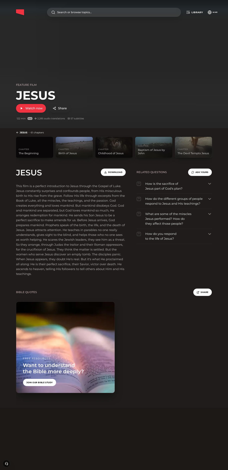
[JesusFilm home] (20, 12)
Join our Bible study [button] (39, 382)
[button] (200, 172)
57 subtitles (77, 118)
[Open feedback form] (6, 463)
